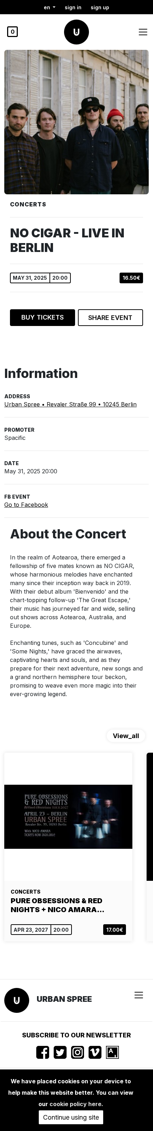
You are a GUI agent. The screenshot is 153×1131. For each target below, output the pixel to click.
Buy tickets (42, 317)
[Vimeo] (95, 1052)
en (48, 7)
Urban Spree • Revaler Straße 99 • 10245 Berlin (70, 404)
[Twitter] (60, 1052)
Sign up (100, 7)
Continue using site (71, 1117)
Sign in (73, 7)
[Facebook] (42, 1052)
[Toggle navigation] (143, 32)
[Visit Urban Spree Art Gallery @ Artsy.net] (112, 1052)
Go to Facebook (26, 504)
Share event (110, 317)
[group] (68, 847)
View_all (126, 736)
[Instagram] (77, 1052)
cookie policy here (75, 1104)
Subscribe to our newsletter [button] (76, 1035)
